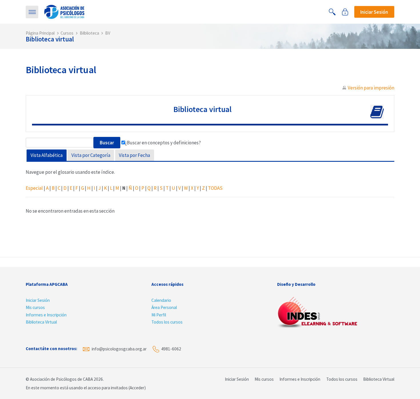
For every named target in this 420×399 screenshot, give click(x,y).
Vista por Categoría (90, 155)
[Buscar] (332, 12)
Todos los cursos (167, 322)
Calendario (161, 300)
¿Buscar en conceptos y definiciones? (163, 142)
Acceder (137, 387)
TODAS (215, 188)
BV (107, 33)
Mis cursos (35, 307)
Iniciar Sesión (38, 300)
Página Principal (40, 33)
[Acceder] (345, 12)
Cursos (67, 33)
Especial (34, 188)
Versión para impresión (371, 88)
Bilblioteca (89, 33)
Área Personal (164, 307)
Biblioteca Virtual (41, 322)
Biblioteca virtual (50, 39)
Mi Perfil (158, 315)
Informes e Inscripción (46, 315)
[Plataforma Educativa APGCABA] (64, 11)
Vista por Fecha (134, 155)
